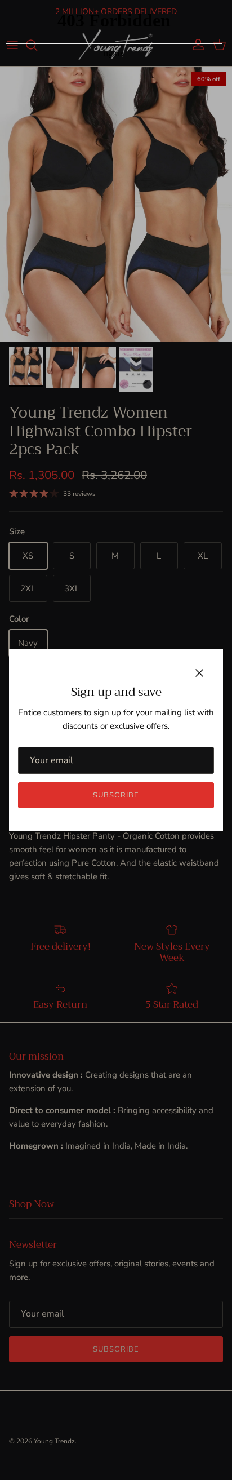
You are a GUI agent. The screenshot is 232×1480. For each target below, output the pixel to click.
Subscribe (116, 795)
